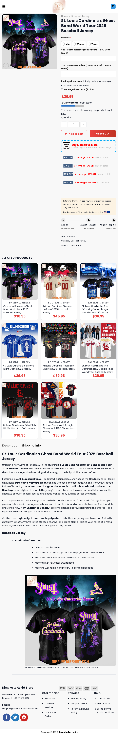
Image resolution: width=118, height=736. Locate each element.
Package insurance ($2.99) (79, 89)
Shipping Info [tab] (31, 445)
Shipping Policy (79, 703)
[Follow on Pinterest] (24, 717)
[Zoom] (6, 65)
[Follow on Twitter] (15, 717)
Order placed (68, 228)
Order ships (88, 228)
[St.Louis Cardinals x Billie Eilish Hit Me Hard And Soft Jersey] (20, 400)
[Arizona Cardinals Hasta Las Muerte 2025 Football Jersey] (59, 341)
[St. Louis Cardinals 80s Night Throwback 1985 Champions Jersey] (59, 400)
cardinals (71, 245)
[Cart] (113, 6)
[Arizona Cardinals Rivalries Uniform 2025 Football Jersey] (59, 281)
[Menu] (4, 6)
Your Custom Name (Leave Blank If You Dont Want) (85, 51)
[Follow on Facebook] (7, 717)
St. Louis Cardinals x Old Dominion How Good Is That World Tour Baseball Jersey (97, 369)
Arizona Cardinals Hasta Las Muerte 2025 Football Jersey (59, 367)
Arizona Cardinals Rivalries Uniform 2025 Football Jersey (57, 309)
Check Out (102, 133)
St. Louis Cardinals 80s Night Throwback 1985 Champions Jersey (59, 428)
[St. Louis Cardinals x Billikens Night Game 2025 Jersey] (20, 341)
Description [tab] (10, 445)
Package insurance (71, 81)
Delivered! (111, 228)
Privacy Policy (78, 698)
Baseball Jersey (80, 16)
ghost (79, 245)
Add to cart (76, 134)
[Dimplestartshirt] (59, 6)
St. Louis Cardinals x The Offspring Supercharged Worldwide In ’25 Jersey (95, 309)
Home (64, 16)
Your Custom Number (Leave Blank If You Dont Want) (87, 67)
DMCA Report (105, 703)
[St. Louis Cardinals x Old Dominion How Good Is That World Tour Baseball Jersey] (98, 341)
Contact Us (103, 698)
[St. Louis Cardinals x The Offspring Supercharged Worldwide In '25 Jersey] (98, 281)
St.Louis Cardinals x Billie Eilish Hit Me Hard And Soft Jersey (19, 427)
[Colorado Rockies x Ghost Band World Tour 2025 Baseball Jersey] (20, 281)
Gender (66, 37)
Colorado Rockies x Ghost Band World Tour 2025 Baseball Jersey (17, 309)
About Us (49, 698)
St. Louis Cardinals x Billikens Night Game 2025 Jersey (18, 367)
